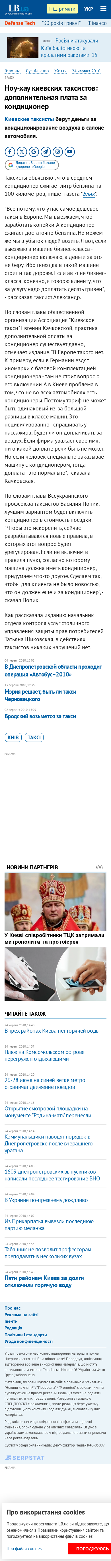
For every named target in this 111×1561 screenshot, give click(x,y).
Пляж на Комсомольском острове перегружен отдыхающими (45, 1055)
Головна (12, 70)
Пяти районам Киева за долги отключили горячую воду (44, 1281)
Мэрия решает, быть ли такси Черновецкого (40, 695)
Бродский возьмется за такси (40, 716)
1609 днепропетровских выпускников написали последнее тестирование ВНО (52, 1175)
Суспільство (37, 70)
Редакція (13, 1328)
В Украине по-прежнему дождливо (46, 1200)
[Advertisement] (56, 800)
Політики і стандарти (26, 1334)
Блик (89, 193)
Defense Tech (20, 23)
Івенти (11, 1321)
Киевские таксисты (29, 119)
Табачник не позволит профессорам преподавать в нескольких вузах (48, 1253)
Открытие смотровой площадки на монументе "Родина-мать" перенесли (48, 1112)
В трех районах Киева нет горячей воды (52, 1030)
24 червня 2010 (86, 70)
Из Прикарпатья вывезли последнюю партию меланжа (49, 1224)
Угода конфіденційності (29, 1341)
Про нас (12, 1308)
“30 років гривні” (61, 23)
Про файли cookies (24, 1548)
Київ (13, 737)
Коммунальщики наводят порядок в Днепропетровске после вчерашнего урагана (49, 1143)
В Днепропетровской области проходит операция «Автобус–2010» (53, 670)
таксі (34, 737)
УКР (88, 9)
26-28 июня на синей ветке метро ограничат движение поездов (45, 1083)
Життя (60, 70)
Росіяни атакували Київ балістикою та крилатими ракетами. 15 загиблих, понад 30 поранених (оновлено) (69, 54)
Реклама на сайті (21, 1314)
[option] (56, 47)
